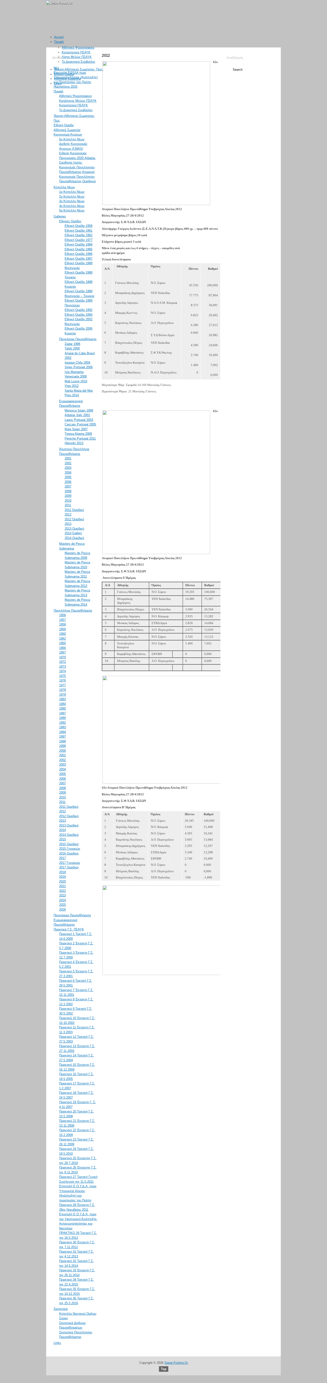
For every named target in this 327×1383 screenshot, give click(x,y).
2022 (62, 891)
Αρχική (59, 37)
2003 (68, 468)
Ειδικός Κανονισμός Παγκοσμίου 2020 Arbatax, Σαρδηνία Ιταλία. (77, 157)
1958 (62, 624)
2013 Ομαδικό (74, 528)
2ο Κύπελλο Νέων (72, 196)
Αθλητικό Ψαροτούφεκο (78, 47)
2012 (68, 514)
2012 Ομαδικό (74, 519)
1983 (62, 699)
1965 (62, 643)
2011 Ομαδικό (74, 510)
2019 (62, 876)
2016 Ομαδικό (69, 853)
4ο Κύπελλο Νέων (72, 206)
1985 (62, 708)
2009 (68, 496)
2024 (62, 900)
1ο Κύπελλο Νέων (72, 192)
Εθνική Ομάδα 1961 (78, 230)
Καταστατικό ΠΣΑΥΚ (76, 52)
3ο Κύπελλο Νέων (72, 201)
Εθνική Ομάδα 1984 (78, 244)
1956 (62, 615)
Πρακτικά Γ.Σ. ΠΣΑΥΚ (69, 929)
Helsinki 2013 (74, 443)
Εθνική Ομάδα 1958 (78, 226)
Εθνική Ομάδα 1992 (78, 310)
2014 (62, 830)
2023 (62, 895)
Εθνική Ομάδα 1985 (78, 249)
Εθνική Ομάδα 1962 (78, 235)
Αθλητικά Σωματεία (67, 78)
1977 (62, 685)
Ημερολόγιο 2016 (65, 86)
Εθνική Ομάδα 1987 (78, 258)
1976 (62, 680)
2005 (68, 477)
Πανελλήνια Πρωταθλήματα (73, 610)
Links (58, 83)
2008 (68, 491)
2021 (62, 886)
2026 (62, 909)
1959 (62, 629)
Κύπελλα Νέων (64, 187)
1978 (62, 690)
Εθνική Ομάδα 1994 (78, 314)
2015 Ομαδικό (69, 844)
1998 (62, 741)
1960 (62, 634)
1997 (62, 736)
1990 (62, 718)
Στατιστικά (61, 1309)
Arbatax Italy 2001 (77, 415)
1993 (62, 727)
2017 (62, 858)
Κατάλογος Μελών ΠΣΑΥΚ (77, 101)
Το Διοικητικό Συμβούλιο (78, 61)
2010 (68, 500)
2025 (62, 905)
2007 (68, 486)
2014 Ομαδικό (74, 538)
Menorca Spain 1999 (79, 410)
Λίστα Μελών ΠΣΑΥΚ (77, 57)
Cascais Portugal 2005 (80, 424)
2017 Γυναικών (69, 863)
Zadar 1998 (72, 344)
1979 (62, 694)
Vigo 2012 (72, 386)
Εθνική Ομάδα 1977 (78, 240)
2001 (68, 458)
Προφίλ (59, 42)
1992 (62, 722)
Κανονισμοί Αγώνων (68, 134)
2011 (68, 505)
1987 (62, 713)
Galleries (60, 216)
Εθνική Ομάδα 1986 (78, 254)
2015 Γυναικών (69, 848)
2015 (62, 839)
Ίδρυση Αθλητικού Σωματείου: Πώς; (78, 69)
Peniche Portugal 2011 (80, 438)
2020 (62, 881)
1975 (62, 676)
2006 (68, 482)
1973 (62, 666)
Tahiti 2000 (72, 348)
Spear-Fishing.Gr (176, 1363)
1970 (62, 657)
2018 (62, 872)
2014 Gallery (73, 533)
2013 (68, 524)
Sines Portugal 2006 (79, 367)
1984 (62, 704)
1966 (62, 648)
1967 (62, 652)
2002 (68, 463)
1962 (62, 638)
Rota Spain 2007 (76, 429)
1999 (62, 746)
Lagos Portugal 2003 (79, 420)
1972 (62, 662)
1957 (62, 620)
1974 (62, 671)
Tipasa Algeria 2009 (78, 434)
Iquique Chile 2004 (77, 362)
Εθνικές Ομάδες (70, 221)
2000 (62, 750)
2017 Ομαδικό (69, 867)
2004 (68, 472)
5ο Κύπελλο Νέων (72, 139)
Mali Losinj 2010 (76, 381)
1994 (62, 732)
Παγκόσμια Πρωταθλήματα (77, 339)
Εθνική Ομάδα (64, 74)
